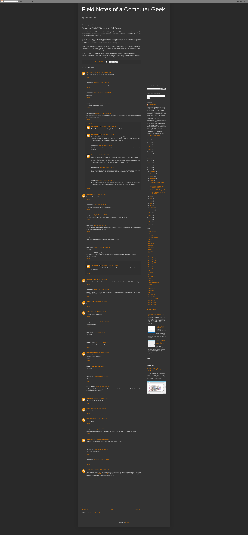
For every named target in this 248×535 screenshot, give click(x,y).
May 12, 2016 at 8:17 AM (100, 332)
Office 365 (151, 280)
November (153, 174)
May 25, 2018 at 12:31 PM (102, 386)
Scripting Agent (152, 296)
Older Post (137, 509)
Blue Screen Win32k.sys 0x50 (157, 190)
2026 (150, 142)
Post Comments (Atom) (95, 512)
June (151, 198)
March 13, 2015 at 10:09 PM (99, 194)
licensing (150, 272)
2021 (150, 153)
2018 (150, 160)
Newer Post (85, 509)
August (152, 180)
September (153, 178)
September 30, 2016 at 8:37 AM (100, 352)
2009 (150, 222)
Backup (150, 239)
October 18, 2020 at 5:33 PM (103, 439)
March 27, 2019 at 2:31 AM (100, 398)
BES (149, 241)
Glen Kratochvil (91, 439)
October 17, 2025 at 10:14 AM (101, 469)
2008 (150, 224)
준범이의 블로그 (91, 301)
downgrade (151, 251)
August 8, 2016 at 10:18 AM (107, 167)
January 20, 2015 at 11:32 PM (103, 113)
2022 (150, 151)
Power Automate (152, 288)
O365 (149, 278)
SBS (149, 292)
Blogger (127, 522)
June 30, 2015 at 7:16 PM (100, 237)
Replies (90, 123)
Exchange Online (152, 263)
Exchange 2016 (152, 261)
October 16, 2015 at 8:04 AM (99, 279)
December (153, 171)
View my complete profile (153, 135)
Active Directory (152, 231)
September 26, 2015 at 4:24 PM (102, 247)
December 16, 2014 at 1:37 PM (102, 103)
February (152, 207)
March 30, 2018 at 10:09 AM (101, 376)
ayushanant (90, 469)
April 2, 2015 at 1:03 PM (100, 204)
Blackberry (151, 243)
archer (88, 311)
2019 (150, 158)
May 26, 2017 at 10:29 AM (97, 366)
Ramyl (88, 408)
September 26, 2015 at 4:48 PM (109, 265)
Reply (88, 77)
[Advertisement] (156, 53)
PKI (149, 286)
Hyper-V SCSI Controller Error (160, 327)
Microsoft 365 (151, 276)
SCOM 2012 (151, 294)
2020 (150, 156)
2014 (150, 169)
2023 (150, 149)
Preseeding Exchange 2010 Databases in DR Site (157, 187)
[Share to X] (113, 62)
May (151, 201)
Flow (149, 265)
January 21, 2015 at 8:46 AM (108, 126)
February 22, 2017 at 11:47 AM (106, 180)
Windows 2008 (152, 302)
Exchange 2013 (152, 259)
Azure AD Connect (153, 237)
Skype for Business (153, 298)
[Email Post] (106, 61)
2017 (150, 163)
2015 (150, 167)
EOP (149, 255)
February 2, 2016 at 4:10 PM (101, 322)
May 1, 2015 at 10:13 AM (100, 215)
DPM (149, 253)
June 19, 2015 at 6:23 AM (105, 145)
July (151, 196)
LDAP (149, 271)
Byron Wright (94, 126)
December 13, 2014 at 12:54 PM (102, 92)
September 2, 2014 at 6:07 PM (103, 72)
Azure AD (150, 235)
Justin (93, 155)
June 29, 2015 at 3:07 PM (100, 225)
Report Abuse (151, 309)
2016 (150, 165)
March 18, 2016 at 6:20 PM (102, 155)
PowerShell (151, 290)
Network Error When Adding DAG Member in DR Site (157, 183)
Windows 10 (151, 300)
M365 (149, 274)
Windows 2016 (152, 304)
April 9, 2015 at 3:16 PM (107, 134)
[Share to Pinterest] (117, 62)
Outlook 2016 (151, 284)
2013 (150, 213)
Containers (151, 247)
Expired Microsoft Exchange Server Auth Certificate (160, 342)
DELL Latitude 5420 (103, 474)
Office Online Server (153, 282)
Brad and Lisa (90, 72)
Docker (150, 249)
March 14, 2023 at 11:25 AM (101, 449)
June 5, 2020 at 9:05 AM (100, 429)
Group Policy (151, 267)
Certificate (151, 245)
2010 (150, 219)
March (151, 205)
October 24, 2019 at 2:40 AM (99, 418)
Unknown (89, 194)
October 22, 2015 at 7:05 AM (103, 301)
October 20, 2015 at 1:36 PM (101, 289)
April (151, 203)
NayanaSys (90, 398)
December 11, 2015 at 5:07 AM (99, 311)
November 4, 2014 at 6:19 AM (101, 82)
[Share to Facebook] (115, 62)
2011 (150, 217)
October (152, 176)
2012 (150, 215)
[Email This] (110, 62)
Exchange (151, 257)
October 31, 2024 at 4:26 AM (101, 459)
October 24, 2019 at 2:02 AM (98, 408)
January (152, 210)
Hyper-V (150, 269)
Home (111, 509)
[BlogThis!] (111, 62)
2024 (150, 147)
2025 (150, 144)
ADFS (149, 233)
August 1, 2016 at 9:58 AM (102, 342)
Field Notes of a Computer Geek (123, 9)
